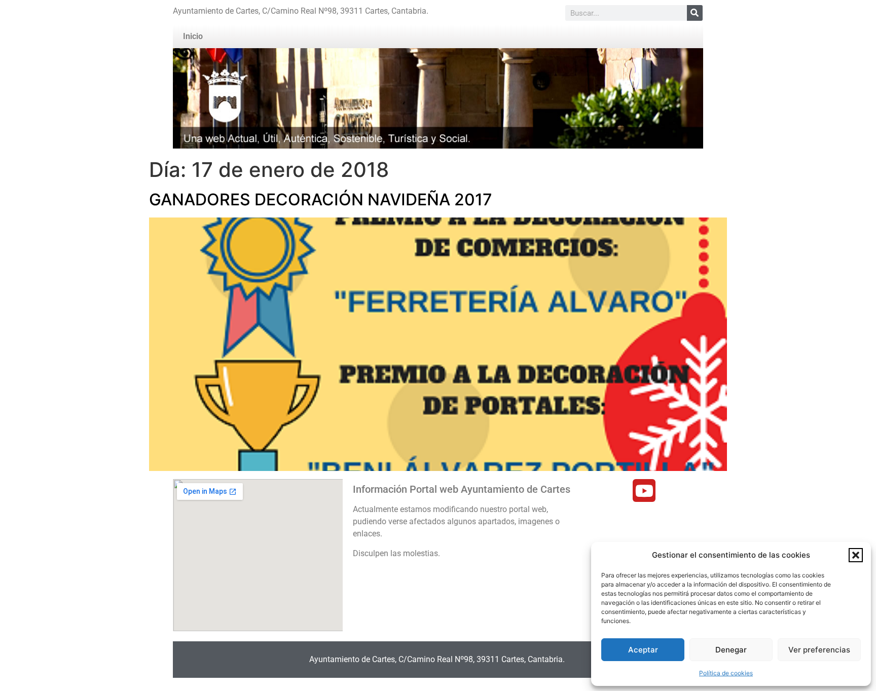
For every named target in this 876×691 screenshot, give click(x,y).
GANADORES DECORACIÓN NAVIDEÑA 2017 (320, 199)
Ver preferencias (819, 649)
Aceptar (643, 649)
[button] (856, 555)
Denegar (731, 649)
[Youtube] (644, 490)
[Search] (695, 13)
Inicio (193, 36)
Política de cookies (726, 673)
